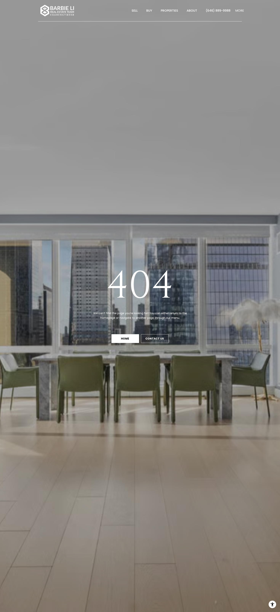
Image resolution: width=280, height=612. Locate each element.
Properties (169, 10)
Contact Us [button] (154, 338)
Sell (135, 10)
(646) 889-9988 (218, 10)
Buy (149, 10)
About (192, 10)
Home (125, 338)
